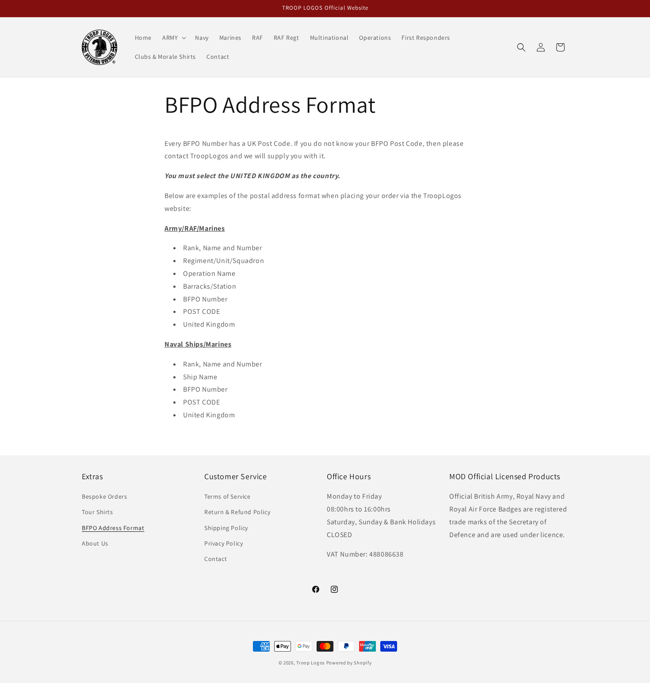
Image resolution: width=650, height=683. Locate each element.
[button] (173, 37)
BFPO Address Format (113, 528)
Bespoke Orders (104, 496)
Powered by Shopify (349, 663)
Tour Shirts (97, 512)
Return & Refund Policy (237, 512)
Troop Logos (310, 663)
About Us (95, 543)
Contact (215, 559)
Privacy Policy (223, 543)
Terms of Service (227, 496)
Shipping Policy (226, 528)
